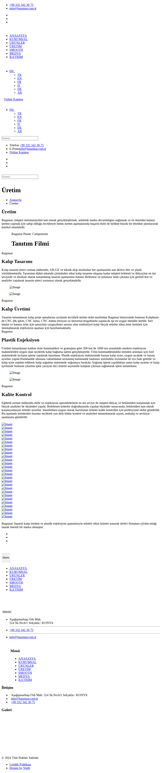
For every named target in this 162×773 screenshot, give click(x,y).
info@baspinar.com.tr (22, 8)
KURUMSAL (18, 39)
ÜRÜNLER (17, 42)
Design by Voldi (19, 768)
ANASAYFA (18, 35)
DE (19, 89)
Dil (12, 71)
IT (18, 85)
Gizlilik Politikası (20, 764)
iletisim (7, 611)
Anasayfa (15, 199)
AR (19, 92)
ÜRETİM (15, 46)
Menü (6, 557)
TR (19, 74)
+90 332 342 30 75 (21, 5)
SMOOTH (16, 49)
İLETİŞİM (16, 57)
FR (19, 82)
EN (19, 78)
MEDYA (15, 53)
